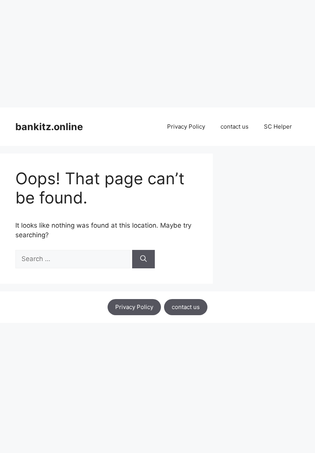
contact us (234, 126)
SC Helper (278, 126)
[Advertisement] (157, 53)
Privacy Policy (186, 126)
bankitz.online (49, 126)
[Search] (143, 259)
